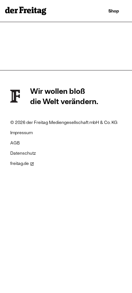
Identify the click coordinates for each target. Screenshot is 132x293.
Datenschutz (23, 153)
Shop (113, 10)
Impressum (21, 132)
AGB (15, 142)
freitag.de (19, 163)
